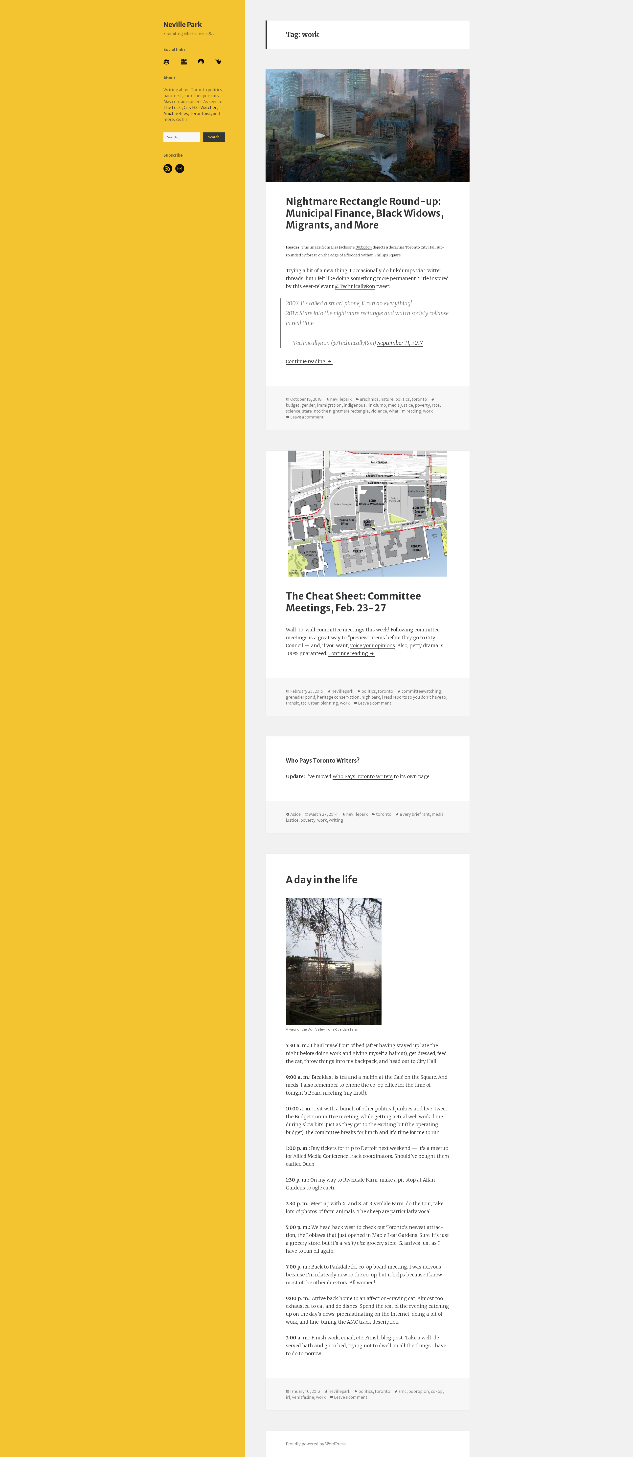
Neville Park (182, 24)
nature (387, 399)
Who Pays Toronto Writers (363, 776)
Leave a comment (307, 417)
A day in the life (322, 880)
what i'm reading (405, 411)
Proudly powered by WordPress (316, 1443)
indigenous (354, 405)
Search (213, 137)
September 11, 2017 (400, 342)
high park (371, 697)
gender (308, 405)
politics (402, 399)
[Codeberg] (201, 61)
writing (336, 820)
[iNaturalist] (218, 61)
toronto (419, 399)
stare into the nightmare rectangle (335, 411)
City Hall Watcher (200, 107)
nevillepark (341, 399)
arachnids (369, 399)
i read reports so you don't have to (414, 697)
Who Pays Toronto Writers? (323, 760)
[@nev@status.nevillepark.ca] (166, 61)
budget (292, 405)
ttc (303, 703)
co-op (437, 1391)
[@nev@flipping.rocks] (184, 61)
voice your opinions (372, 645)
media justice (400, 405)
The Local (172, 107)
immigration (329, 405)
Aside (295, 814)
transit (292, 703)
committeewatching (421, 691)
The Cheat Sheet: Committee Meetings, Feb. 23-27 (353, 602)
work (428, 411)
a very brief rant (415, 814)
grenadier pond (300, 697)
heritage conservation (338, 697)
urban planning (323, 703)
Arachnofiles (175, 113)
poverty (422, 405)
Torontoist (200, 113)
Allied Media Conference (320, 1156)
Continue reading (309, 361)
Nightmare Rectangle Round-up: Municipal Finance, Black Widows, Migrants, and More (365, 213)
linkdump (376, 405)
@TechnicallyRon (355, 286)
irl (288, 1397)
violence (379, 411)
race (436, 405)
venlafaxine (303, 1397)
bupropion (418, 1391)
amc (403, 1391)
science (293, 411)
